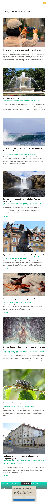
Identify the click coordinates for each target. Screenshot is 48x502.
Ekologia (38, 100)
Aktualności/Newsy (15, 460)
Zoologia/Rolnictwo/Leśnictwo (24, 406)
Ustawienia (29, 496)
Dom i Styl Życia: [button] (26, 483)
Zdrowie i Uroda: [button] (35, 483)
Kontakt (3, 488)
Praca (42, 462)
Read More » (5, 64)
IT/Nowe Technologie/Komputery (27, 462)
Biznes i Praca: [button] (5, 483)
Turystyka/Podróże (30, 102)
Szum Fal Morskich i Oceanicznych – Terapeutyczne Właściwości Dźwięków (23, 149)
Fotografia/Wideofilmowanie (17, 52)
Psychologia (5, 154)
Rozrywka (24, 102)
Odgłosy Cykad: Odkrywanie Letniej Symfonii (20, 402)
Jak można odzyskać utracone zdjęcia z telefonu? (22, 50)
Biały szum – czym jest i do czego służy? (19, 299)
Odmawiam (18, 496)
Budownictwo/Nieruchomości (17, 100)
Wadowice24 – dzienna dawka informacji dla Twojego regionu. (20, 457)
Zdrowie (25, 204)
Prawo (4, 463)
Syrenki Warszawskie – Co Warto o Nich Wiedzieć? (23, 255)
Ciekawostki (26, 100)
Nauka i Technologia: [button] (15, 483)
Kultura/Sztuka (18, 102)
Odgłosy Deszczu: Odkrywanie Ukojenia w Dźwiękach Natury (24, 348)
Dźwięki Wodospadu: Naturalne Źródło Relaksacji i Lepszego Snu (22, 200)
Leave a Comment (7, 52)
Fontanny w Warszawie (12, 98)
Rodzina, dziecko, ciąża (13, 154)
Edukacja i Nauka (32, 100)
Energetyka (5, 462)
